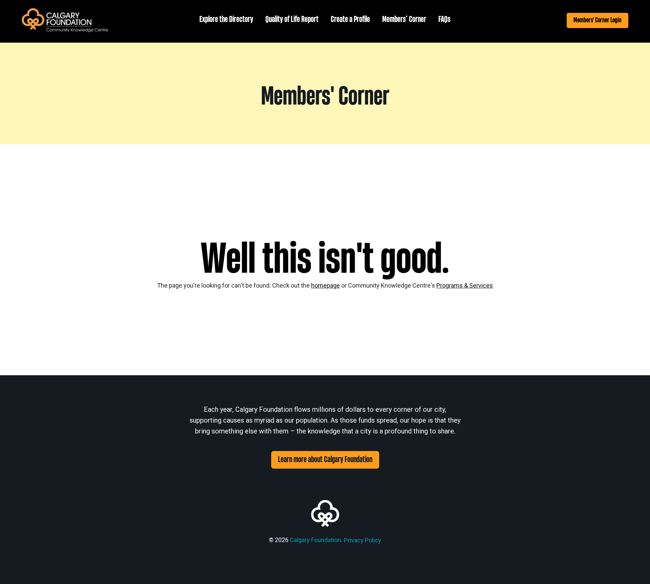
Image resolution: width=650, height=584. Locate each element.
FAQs (444, 19)
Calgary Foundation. (316, 539)
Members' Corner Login (597, 20)
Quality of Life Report (292, 19)
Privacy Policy (362, 540)
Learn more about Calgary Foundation (325, 459)
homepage (325, 285)
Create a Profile (350, 19)
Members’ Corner (404, 19)
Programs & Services (464, 285)
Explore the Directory (226, 19)
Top (634, 568)
